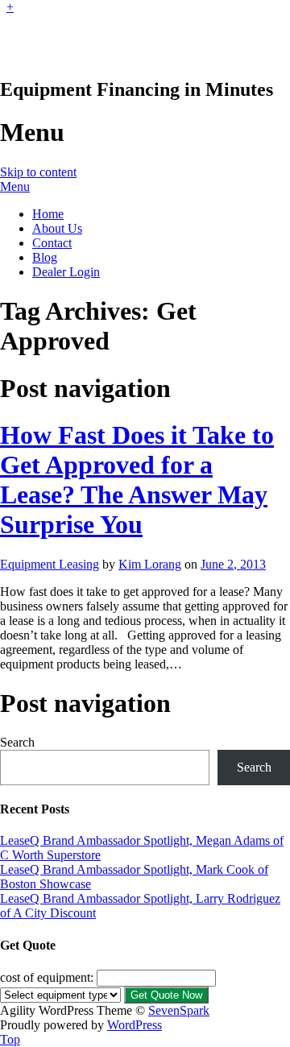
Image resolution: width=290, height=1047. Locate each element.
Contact (52, 243)
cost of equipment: (46, 977)
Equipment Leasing (49, 564)
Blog (44, 257)
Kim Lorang (149, 564)
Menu (15, 186)
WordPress (134, 1025)
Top (10, 1039)
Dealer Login (66, 272)
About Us (57, 228)
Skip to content (38, 172)
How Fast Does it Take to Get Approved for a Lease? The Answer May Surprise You (137, 479)
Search (17, 742)
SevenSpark (178, 1010)
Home (48, 214)
